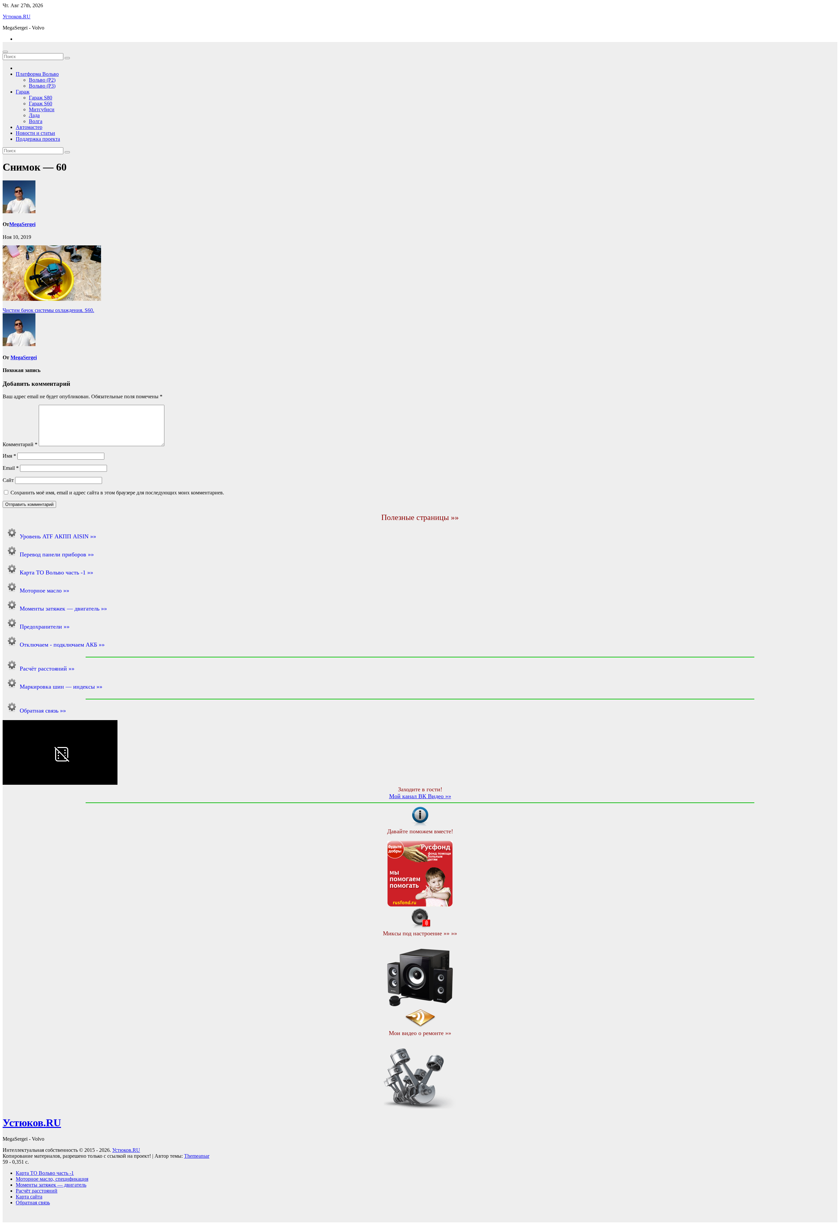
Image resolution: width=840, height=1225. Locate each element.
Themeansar (196, 1156)
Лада (34, 115)
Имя (9, 456)
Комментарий (20, 444)
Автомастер (29, 127)
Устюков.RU (17, 16)
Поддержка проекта (38, 139)
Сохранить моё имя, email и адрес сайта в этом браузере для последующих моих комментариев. (117, 492)
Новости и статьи (35, 133)
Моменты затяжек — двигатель (51, 1185)
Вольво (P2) (42, 80)
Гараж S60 (40, 103)
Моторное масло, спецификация (52, 1179)
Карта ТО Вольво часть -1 (45, 1173)
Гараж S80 (40, 97)
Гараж (23, 91)
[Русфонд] (420, 904)
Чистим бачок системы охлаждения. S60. (48, 310)
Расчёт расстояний (36, 1191)
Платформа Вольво (37, 74)
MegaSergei (22, 224)
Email (11, 468)
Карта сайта (29, 1196)
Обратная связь (33, 1202)
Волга (35, 121)
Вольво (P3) (42, 86)
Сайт (8, 480)
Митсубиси (41, 109)
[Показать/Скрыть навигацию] (5, 52)
